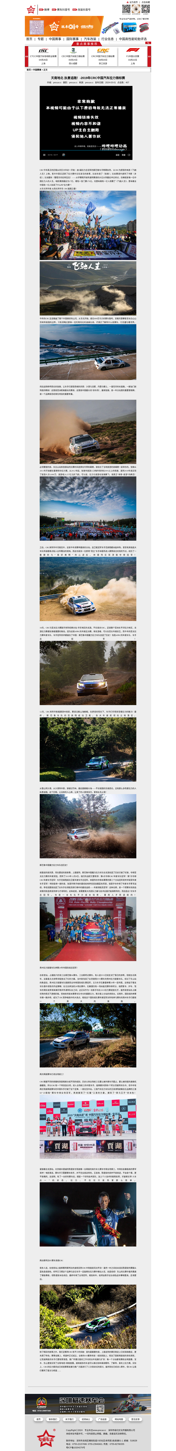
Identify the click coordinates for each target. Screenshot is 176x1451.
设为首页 (133, 2)
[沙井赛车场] (88, 1414)
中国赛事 (55, 39)
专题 (40, 39)
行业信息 (107, 39)
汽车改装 (90, 39)
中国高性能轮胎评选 (133, 39)
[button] (149, 56)
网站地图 (119, 1419)
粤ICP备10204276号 (75, 1448)
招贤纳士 (86, 1419)
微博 (46, 9)
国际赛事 (72, 39)
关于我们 (69, 1419)
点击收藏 (146, 2)
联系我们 (53, 1419)
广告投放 (102, 1419)
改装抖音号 (84, 9)
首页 (29, 39)
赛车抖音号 (63, 9)
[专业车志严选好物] (88, 36)
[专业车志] (31, 14)
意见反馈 (135, 1419)
